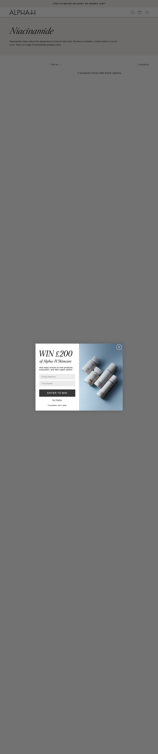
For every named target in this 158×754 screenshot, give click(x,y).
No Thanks (57, 400)
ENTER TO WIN (57, 393)
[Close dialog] (119, 347)
